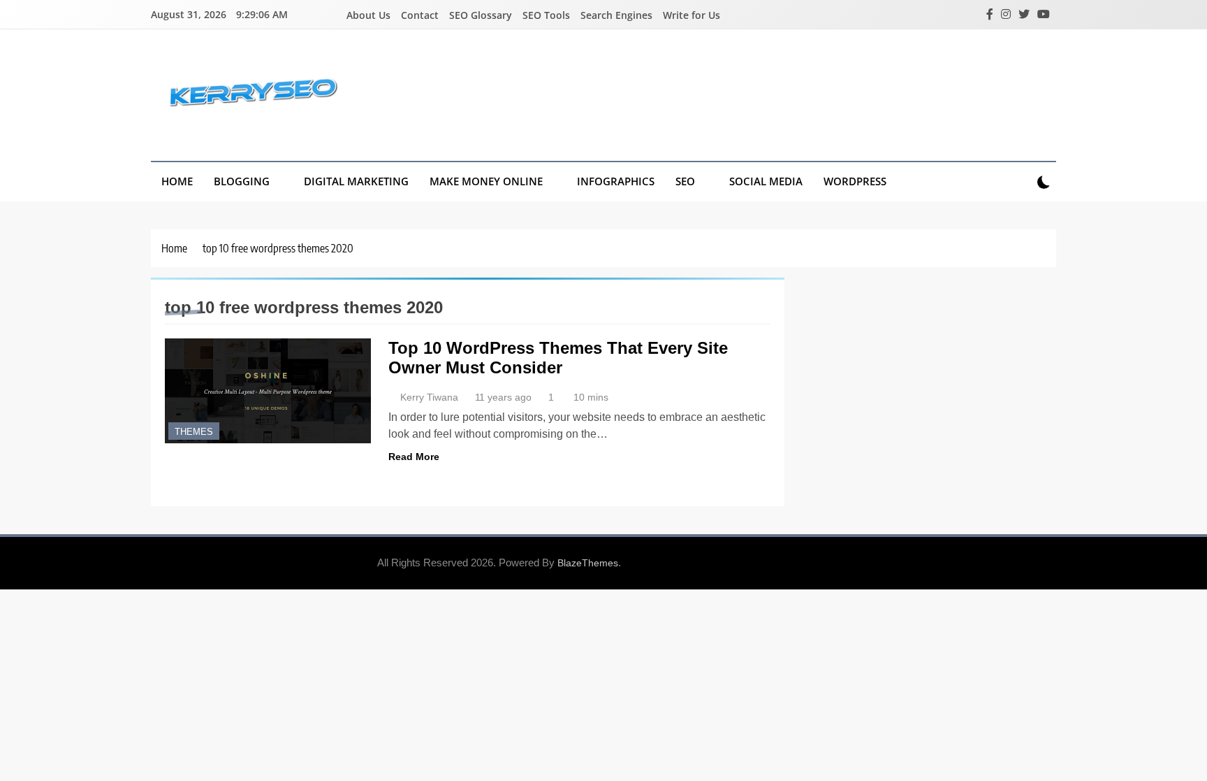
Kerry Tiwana (429, 397)
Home (177, 181)
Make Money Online (486, 181)
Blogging (242, 181)
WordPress (855, 181)
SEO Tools (546, 15)
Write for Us (691, 15)
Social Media (766, 181)
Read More (413, 456)
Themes (194, 432)
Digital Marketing (356, 181)
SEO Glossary (480, 15)
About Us (368, 15)
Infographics (615, 181)
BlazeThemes (587, 562)
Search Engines (616, 15)
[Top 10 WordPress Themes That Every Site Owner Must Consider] (268, 390)
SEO (685, 181)
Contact (420, 15)
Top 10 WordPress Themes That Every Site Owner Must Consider (558, 357)
